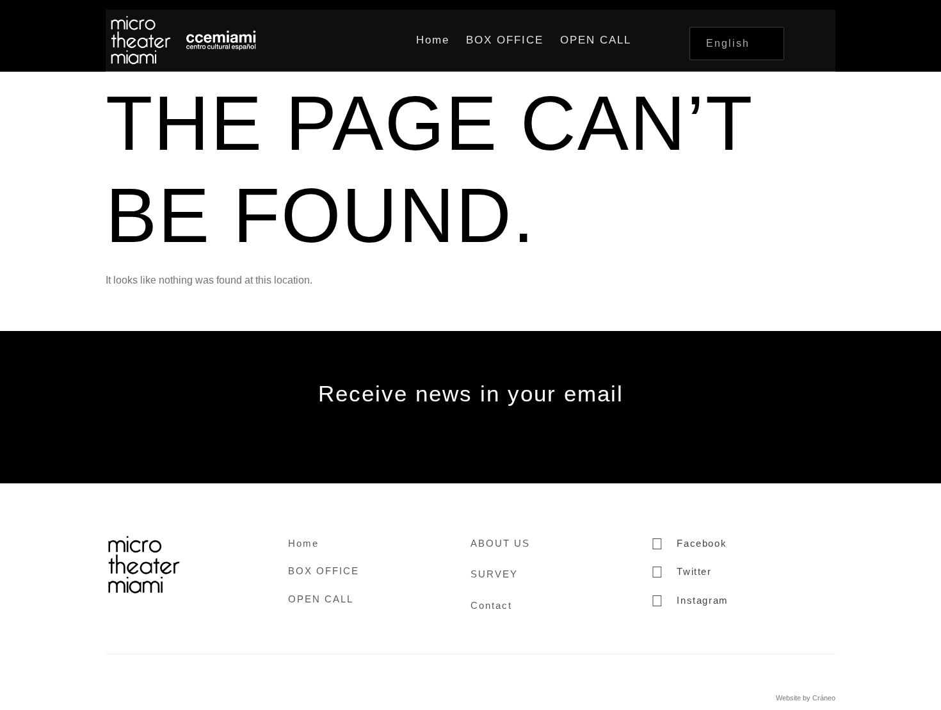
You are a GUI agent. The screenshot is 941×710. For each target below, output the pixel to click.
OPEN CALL (595, 40)
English (728, 43)
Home (432, 40)
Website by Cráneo (805, 698)
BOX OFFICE (504, 40)
